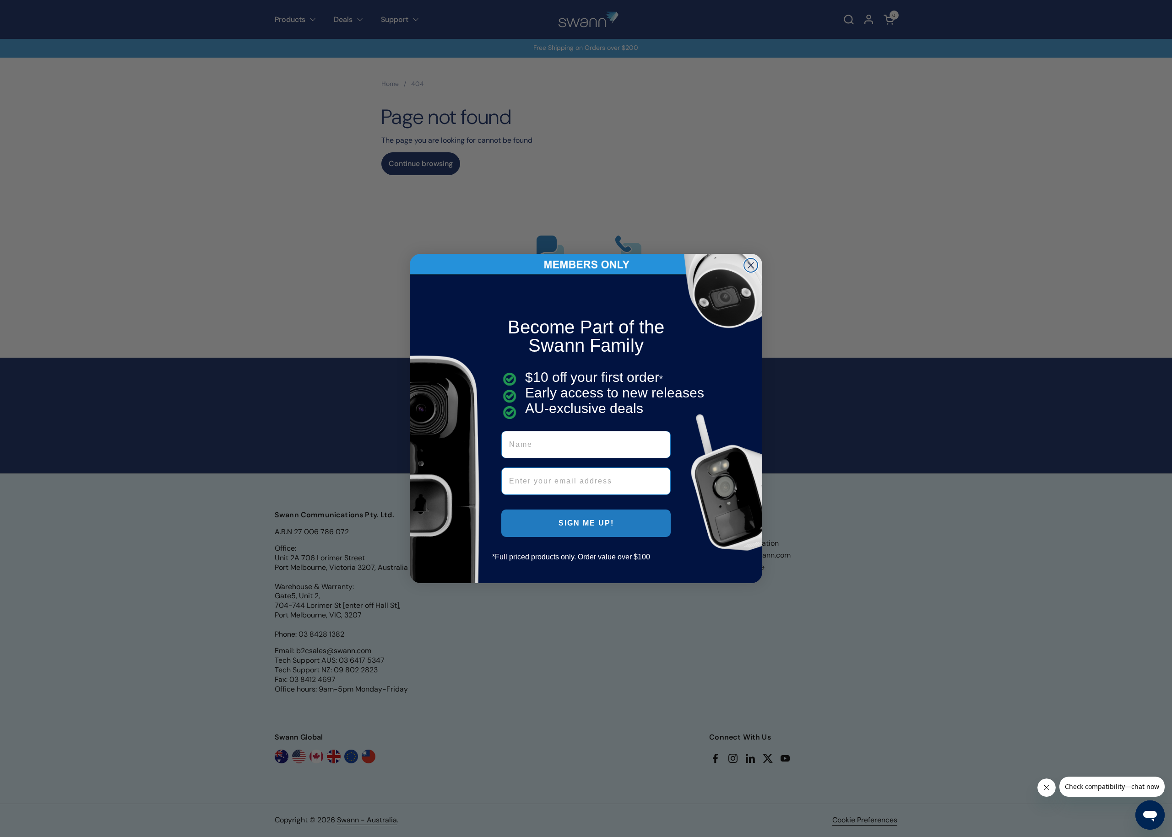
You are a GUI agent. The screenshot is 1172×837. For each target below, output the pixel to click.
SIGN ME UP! (586, 523)
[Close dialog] (751, 265)
